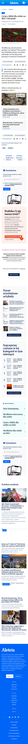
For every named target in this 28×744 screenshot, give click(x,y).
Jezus (4, 530)
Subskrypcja (14, 700)
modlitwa (10, 148)
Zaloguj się (22, 268)
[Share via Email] (23, 65)
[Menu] (5, 3)
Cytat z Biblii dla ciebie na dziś (11, 423)
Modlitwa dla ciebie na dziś (12, 431)
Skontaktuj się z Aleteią (14, 736)
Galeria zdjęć (20, 95)
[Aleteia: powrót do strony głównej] (14, 2)
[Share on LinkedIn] (17, 65)
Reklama (14, 704)
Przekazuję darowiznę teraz (12, 236)
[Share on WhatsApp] (25, 65)
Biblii (14, 78)
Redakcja (4, 24)
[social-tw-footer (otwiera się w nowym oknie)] (15, 717)
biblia (3, 148)
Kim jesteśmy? (14, 727)
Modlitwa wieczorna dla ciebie (13, 415)
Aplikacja (14, 698)
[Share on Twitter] (20, 65)
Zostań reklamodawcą (14, 733)
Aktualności (14, 684)
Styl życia (14, 687)
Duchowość (4, 9)
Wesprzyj (14, 702)
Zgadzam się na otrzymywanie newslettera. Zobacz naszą (13, 184)
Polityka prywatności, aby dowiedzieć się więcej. (13, 185)
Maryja (4, 612)
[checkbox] (3, 183)
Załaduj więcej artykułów (14, 335)
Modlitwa (11, 9)
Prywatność (14, 739)
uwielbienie (6, 556)
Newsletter (14, 696)
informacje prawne (14, 730)
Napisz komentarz (14, 274)
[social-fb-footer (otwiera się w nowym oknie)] (12, 717)
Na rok (14, 711)
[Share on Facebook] (14, 65)
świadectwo (6, 584)
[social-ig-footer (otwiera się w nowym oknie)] (18, 717)
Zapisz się (6, 189)
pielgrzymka (6, 490)
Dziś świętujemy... (11, 408)
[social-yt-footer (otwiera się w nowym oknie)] (9, 717)
